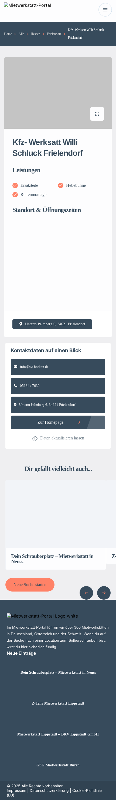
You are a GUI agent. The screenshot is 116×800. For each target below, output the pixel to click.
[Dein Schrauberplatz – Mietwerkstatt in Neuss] (58, 662)
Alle (21, 34)
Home (8, 34)
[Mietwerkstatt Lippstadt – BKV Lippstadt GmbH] (58, 724)
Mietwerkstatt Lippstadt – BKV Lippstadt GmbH (58, 734)
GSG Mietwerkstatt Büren (58, 765)
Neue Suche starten (29, 584)
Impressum (16, 790)
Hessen (35, 34)
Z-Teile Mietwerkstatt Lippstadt (58, 703)
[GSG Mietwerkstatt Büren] (58, 754)
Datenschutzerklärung (49, 790)
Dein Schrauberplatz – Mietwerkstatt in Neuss (58, 672)
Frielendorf (54, 34)
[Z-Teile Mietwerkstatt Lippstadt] (58, 693)
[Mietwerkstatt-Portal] (27, 9)
